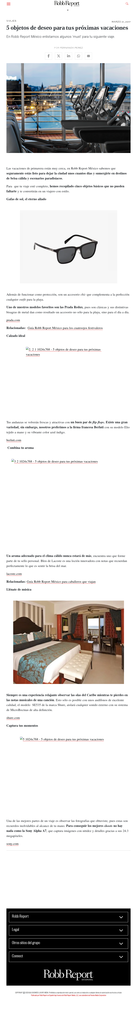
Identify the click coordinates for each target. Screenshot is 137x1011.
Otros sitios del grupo (26, 942)
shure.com (13, 717)
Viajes (11, 20)
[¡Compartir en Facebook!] (48, 56)
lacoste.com (14, 573)
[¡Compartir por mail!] (88, 56)
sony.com (12, 843)
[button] (8, 3)
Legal (15, 929)
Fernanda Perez (71, 47)
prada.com (13, 320)
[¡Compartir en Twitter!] (58, 56)
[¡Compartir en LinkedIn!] (68, 56)
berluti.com (13, 440)
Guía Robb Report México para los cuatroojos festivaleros (65, 328)
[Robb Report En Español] (67, 3)
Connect (17, 955)
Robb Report (20, 916)
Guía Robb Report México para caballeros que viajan (61, 581)
